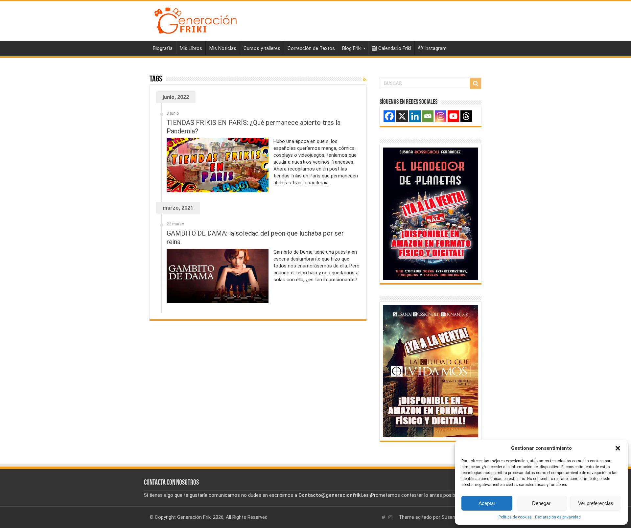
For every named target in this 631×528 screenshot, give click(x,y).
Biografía (163, 48)
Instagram (435, 48)
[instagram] (390, 517)
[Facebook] (389, 116)
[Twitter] (383, 517)
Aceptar (487, 503)
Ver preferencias (595, 503)
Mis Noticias (222, 48)
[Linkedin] (415, 116)
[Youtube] (453, 116)
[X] (402, 116)
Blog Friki (352, 48)
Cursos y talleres (262, 48)
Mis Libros (191, 48)
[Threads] (466, 116)
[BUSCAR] (475, 83)
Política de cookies (515, 517)
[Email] (427, 116)
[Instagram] (440, 116)
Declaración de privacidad (558, 517)
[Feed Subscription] (364, 79)
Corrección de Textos (311, 48)
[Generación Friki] (195, 20)
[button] (618, 448)
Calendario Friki (394, 48)
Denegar (541, 503)
